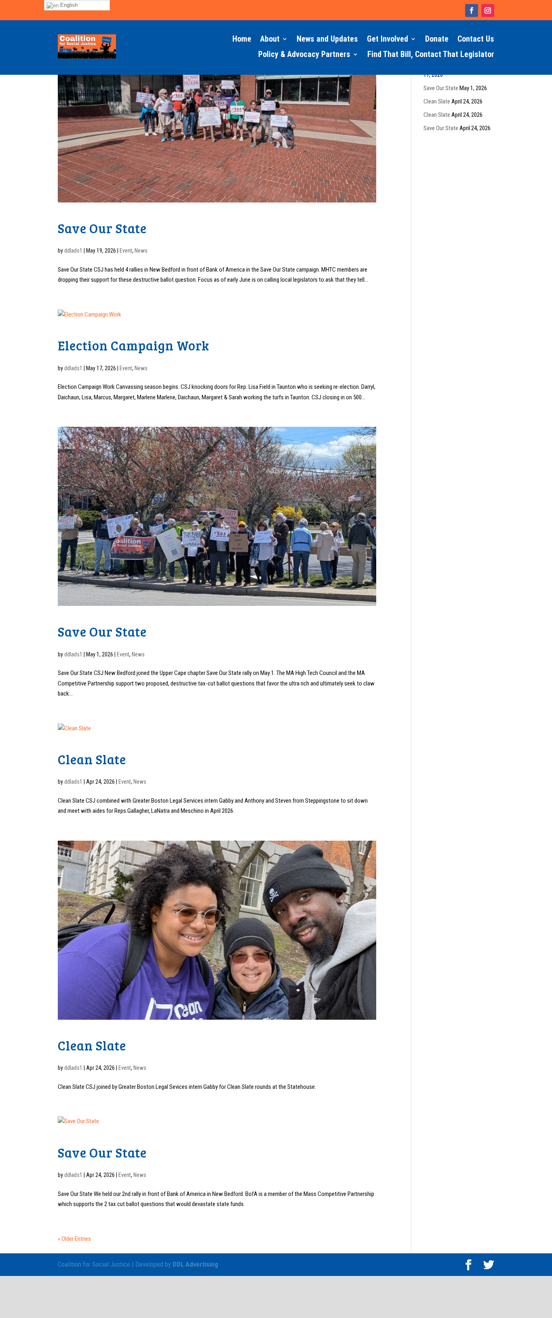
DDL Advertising (195, 1264)
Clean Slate (92, 759)
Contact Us (475, 39)
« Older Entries (74, 1238)
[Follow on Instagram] (487, 10)
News (141, 250)
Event (126, 250)
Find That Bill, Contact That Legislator (430, 54)
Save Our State (102, 228)
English (68, 5)
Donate (437, 39)
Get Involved (387, 39)
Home (241, 39)
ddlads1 (73, 250)
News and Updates (327, 39)
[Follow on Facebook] (471, 10)
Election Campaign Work (133, 345)
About (270, 39)
